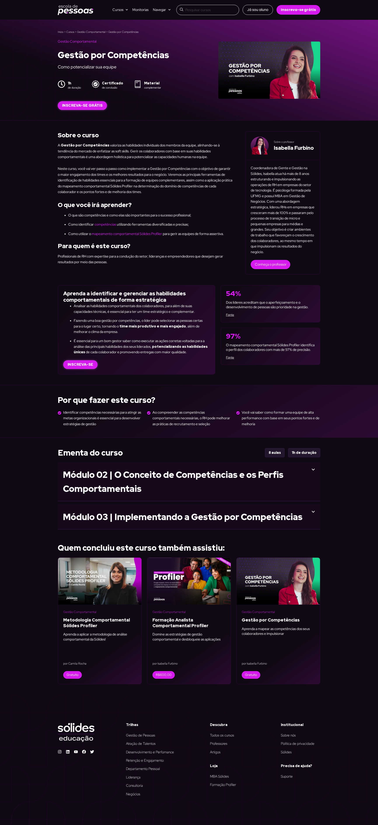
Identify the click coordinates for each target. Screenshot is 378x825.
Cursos (70, 32)
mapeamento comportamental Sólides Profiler (126, 233)
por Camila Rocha (74, 663)
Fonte (230, 315)
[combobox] (207, 10)
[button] (258, 10)
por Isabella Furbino (165, 663)
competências (105, 224)
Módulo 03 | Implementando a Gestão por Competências (183, 517)
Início (60, 32)
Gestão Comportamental (91, 32)
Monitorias (140, 9)
